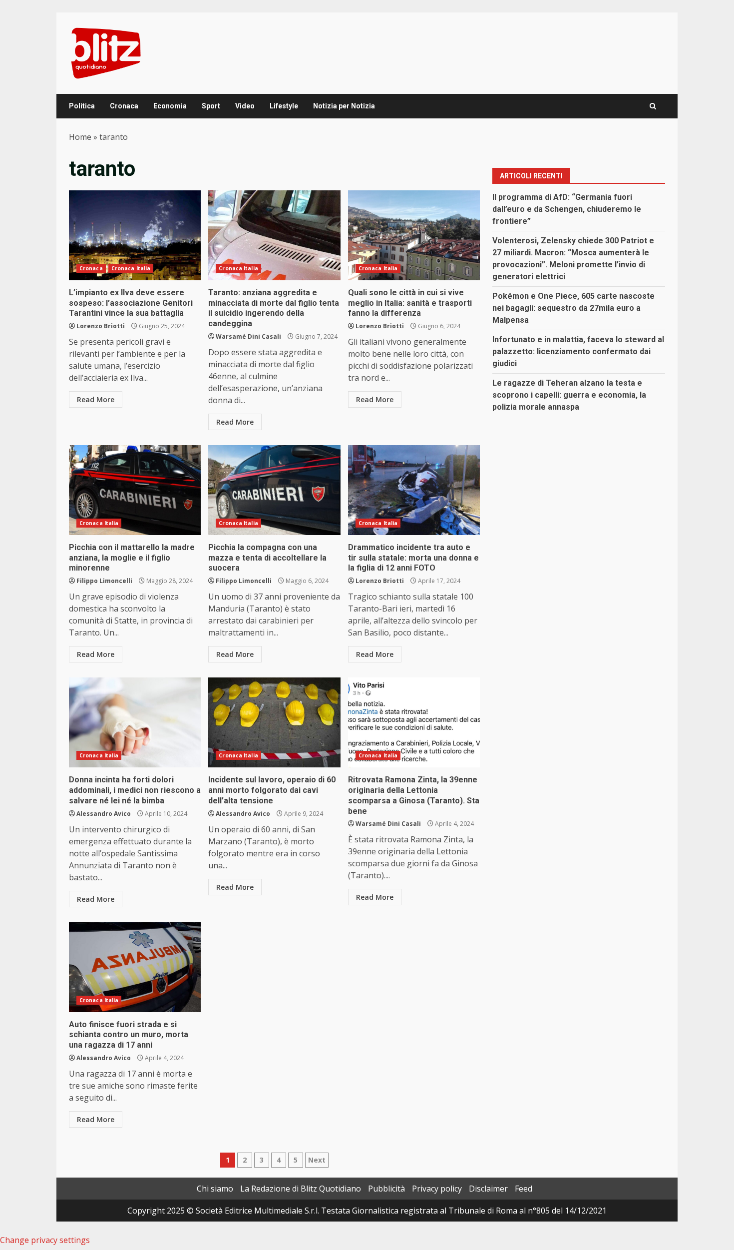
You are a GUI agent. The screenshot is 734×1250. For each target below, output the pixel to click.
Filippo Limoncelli (104, 581)
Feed (523, 1188)
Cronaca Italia (130, 268)
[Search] (653, 106)
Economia (170, 106)
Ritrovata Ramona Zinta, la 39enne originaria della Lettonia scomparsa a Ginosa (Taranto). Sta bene (414, 722)
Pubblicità (386, 1188)
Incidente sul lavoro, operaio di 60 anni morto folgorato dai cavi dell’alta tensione (274, 722)
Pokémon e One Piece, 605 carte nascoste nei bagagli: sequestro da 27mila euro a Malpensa (573, 308)
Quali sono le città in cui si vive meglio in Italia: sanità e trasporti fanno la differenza (414, 235)
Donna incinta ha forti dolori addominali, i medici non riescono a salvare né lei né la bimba (135, 722)
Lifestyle (284, 106)
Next (317, 1160)
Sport (211, 106)
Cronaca (124, 106)
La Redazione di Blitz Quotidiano (300, 1188)
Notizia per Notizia (344, 106)
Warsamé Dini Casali (248, 336)
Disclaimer (488, 1188)
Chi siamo (215, 1188)
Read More (95, 399)
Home (80, 136)
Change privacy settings (45, 1240)
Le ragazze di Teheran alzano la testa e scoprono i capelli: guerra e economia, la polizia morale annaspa (569, 395)
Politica (82, 106)
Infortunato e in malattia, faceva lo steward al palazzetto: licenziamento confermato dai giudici (578, 351)
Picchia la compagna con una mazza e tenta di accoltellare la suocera (274, 490)
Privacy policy (437, 1188)
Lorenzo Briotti (100, 326)
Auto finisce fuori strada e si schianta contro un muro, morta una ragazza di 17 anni (135, 967)
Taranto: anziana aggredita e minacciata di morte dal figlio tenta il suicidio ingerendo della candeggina (274, 235)
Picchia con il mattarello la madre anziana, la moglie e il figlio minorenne (135, 490)
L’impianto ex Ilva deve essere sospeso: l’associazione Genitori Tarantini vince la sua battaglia (135, 235)
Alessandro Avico (103, 813)
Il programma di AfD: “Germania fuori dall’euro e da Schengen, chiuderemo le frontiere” (566, 209)
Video (245, 106)
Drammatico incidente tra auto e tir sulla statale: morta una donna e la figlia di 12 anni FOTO (414, 490)
